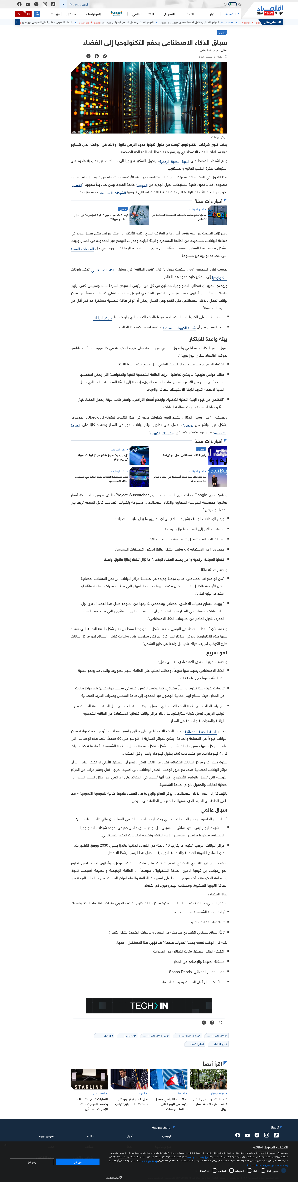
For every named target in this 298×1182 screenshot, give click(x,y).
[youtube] (247, 1135)
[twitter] (257, 1136)
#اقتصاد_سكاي (272, 21)
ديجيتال (71, 14)
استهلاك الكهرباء (162, 432)
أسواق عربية (46, 1135)
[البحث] (37, 14)
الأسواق (169, 14)
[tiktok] (276, 1136)
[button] (74, 4)
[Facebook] (19, 4)
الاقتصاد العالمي (143, 14)
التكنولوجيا (219, 277)
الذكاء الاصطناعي (103, 269)
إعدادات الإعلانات (149, 1161)
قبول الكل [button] (78, 1162)
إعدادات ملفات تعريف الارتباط (275, 1165)
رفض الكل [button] (32, 1162)
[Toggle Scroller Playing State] (17, 22)
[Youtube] (28, 4)
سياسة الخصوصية (254, 1164)
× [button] (5, 1145)
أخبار (129, 1135)
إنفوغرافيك (93, 14)
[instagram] (266, 1136)
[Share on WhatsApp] (105, 56)
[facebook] (237, 1136)
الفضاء (77, 184)
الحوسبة (142, 184)
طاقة (90, 1135)
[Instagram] (45, 4)
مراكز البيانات (102, 317)
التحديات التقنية (82, 248)
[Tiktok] (53, 4)
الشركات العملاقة (113, 192)
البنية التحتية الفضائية (201, 731)
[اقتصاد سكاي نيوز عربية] (262, 10)
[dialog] (149, 1161)
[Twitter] (36, 4)
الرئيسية (231, 14)
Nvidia (188, 424)
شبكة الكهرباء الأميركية (179, 327)
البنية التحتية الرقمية (174, 161)
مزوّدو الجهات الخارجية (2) (197, 1157)
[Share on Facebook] (97, 56)
